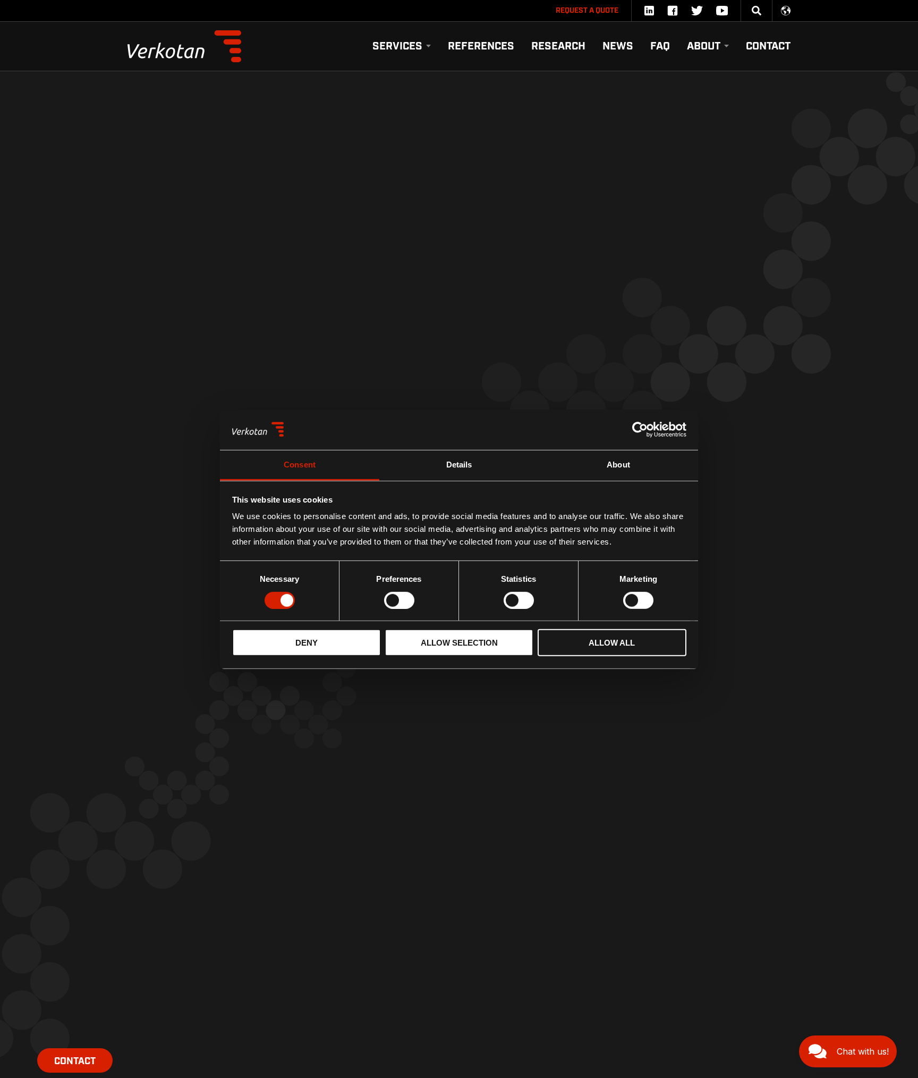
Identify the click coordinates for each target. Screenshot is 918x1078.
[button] (848, 1051)
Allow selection (459, 642)
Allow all (612, 642)
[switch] (399, 599)
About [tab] (618, 464)
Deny (306, 642)
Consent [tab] (300, 464)
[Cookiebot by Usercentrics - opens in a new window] (639, 430)
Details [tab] (459, 464)
